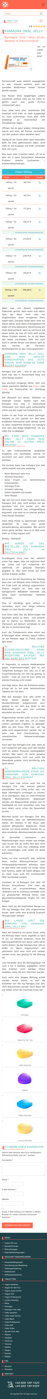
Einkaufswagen (11, 1249)
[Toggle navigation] (43, 5)
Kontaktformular (11, 1246)
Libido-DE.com (11, 1243)
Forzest (8, 1353)
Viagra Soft (9, 1294)
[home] (8, 4)
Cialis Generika (11, 1313)
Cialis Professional (12, 1322)
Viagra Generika (11, 1284)
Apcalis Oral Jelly (12, 1331)
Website (5, 1199)
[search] (41, 13)
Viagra (36, 386)
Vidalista (8, 1338)
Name (5, 1180)
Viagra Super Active (13, 1291)
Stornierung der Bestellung (16, 1265)
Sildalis (7, 1356)
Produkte (8, 1369)
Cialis (4, 389)
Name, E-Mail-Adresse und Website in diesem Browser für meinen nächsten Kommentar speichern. (21, 1214)
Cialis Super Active (12, 1316)
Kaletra (8, 1347)
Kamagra (8, 1306)
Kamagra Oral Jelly (13, 1309)
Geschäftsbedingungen (15, 1252)
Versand (8, 1366)
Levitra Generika (12, 1300)
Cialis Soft (9, 1325)
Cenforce (8, 1341)
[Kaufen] (39, 182)
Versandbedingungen (14, 1262)
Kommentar (7, 1160)
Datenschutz (10, 1271)
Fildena (8, 1334)
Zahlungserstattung (13, 1268)
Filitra (7, 1303)
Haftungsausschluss (13, 1275)
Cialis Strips (9, 1328)
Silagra (7, 1350)
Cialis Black (9, 1319)
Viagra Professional (13, 1297)
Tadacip (8, 1344)
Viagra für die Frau (12, 1287)
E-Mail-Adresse (9, 1189)
